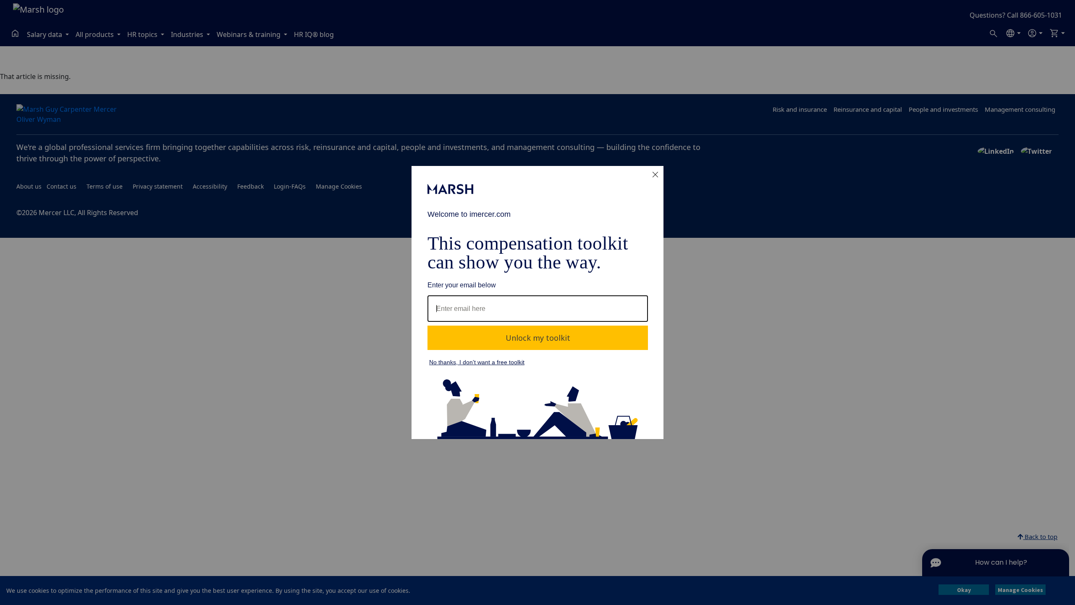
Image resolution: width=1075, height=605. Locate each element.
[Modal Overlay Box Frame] (537, 302)
